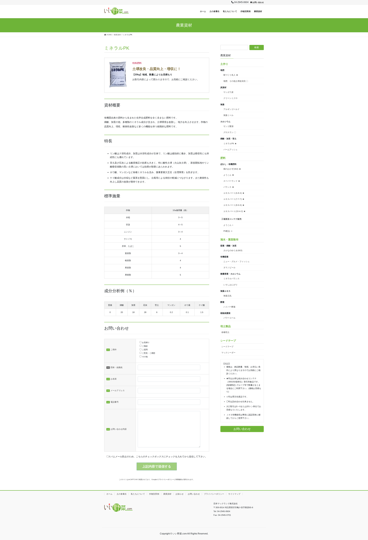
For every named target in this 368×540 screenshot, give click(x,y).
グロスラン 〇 (229, 132)
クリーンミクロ (230, 98)
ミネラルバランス (231, 278)
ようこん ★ (228, 175)
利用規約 (179, 479)
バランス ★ (228, 187)
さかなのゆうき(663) (232, 250)
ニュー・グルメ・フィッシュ (236, 261)
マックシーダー (228, 352)
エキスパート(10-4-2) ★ (234, 211)
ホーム (109, 494)
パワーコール (229, 318)
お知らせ (180, 494)
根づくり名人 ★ (230, 75)
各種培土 (225, 332)
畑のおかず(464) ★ (232, 169)
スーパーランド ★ (231, 181)
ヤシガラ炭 (228, 92)
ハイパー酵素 (229, 307)
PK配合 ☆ (228, 231)
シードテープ (227, 346)
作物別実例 (154, 494)
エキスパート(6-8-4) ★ (233, 193)
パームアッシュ (230, 149)
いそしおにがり (230, 285)
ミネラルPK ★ (230, 143)
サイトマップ (234, 494)
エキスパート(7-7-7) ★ (233, 199)
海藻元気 (227, 296)
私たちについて (138, 494)
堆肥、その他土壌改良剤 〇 (235, 81)
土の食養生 (122, 494)
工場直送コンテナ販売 (231, 219)
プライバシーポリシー (166, 479)
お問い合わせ (194, 494)
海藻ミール (228, 115)
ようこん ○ (228, 225)
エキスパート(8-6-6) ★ (233, 205)
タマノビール (229, 267)
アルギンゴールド (231, 109)
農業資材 (167, 494)
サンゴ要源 (228, 126)
